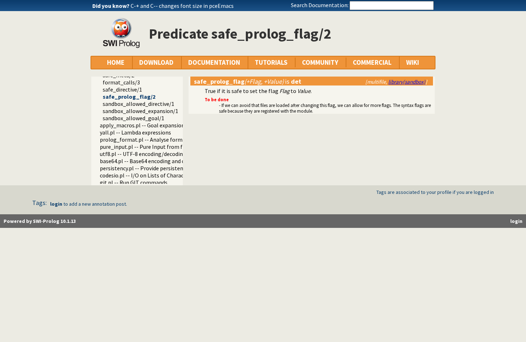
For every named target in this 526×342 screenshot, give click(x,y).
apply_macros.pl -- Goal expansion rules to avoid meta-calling (176, 125)
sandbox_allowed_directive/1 (138, 103)
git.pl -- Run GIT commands (133, 182)
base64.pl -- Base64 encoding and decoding (152, 161)
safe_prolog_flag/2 (129, 96)
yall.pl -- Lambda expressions (135, 132)
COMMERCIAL (372, 62)
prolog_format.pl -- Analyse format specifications (161, 139)
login (56, 204)
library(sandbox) (406, 81)
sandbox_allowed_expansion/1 (140, 110)
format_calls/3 (121, 82)
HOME (116, 62)
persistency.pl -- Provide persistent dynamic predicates (167, 168)
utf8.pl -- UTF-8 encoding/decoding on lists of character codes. (176, 153)
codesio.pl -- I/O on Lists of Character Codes (153, 175)
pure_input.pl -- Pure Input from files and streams (161, 146)
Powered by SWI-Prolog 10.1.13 (40, 221)
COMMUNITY (320, 62)
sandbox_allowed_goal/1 (133, 118)
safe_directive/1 (122, 89)
